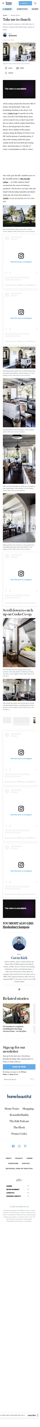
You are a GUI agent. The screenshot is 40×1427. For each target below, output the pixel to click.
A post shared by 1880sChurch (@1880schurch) (22, 285)
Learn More (32, 1415)
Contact (26, 1163)
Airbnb (5, 198)
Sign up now (19, 1067)
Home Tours (22, 9)
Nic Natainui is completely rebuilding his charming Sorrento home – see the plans (14, 1028)
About (9, 1158)
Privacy (19, 1158)
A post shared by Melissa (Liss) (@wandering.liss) (22, 603)
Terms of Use (13, 1074)
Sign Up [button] (24, 3)
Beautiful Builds (19, 1115)
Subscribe (13, 1163)
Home (5, 15)
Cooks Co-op (13, 113)
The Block (19, 1127)
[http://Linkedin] (19, 989)
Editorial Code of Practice (19, 1168)
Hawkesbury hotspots (16, 927)
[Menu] (3, 3)
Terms (29, 1158)
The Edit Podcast (19, 1121)
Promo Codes (19, 1133)
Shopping (28, 1108)
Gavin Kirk (13, 36)
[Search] (35, 3)
